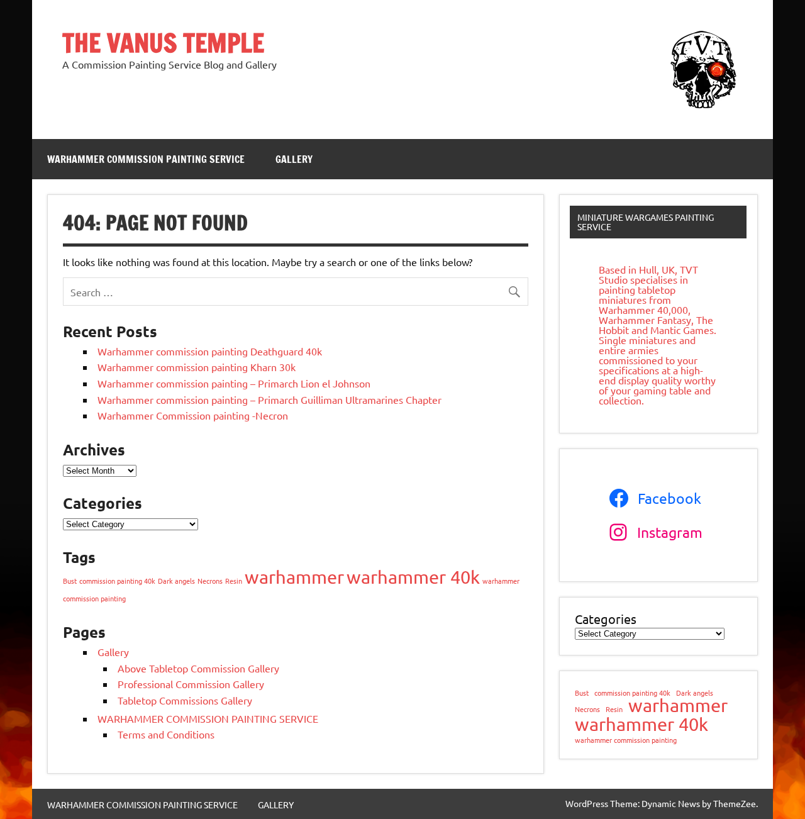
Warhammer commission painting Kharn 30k (196, 366)
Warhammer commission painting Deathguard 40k (209, 351)
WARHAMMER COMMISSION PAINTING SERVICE (146, 159)
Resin (233, 581)
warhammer (294, 577)
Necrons (210, 581)
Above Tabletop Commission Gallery (198, 668)
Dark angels (176, 581)
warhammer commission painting (626, 740)
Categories (605, 619)
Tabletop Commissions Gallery (185, 700)
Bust (70, 581)
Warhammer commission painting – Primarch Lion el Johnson (233, 383)
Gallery (113, 651)
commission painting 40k (117, 581)
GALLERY (294, 159)
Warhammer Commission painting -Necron (192, 415)
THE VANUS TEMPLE (163, 42)
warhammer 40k (413, 577)
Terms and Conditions (166, 734)
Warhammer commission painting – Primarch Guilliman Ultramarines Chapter (269, 399)
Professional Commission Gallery (191, 683)
